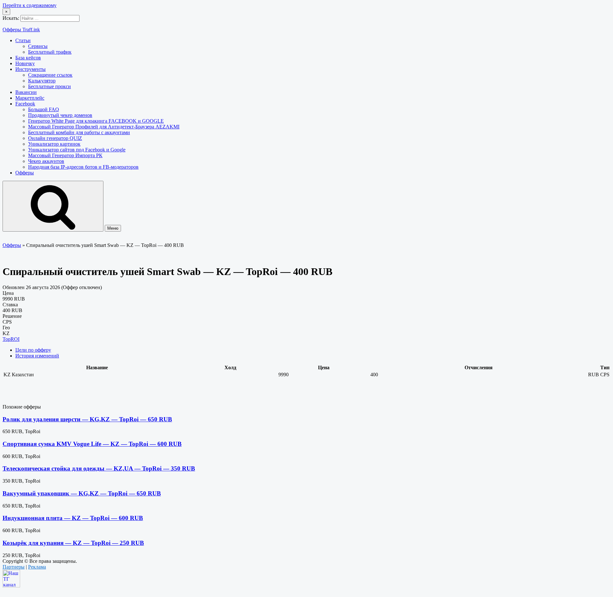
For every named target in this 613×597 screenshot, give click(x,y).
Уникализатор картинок (54, 144)
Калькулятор (42, 80)
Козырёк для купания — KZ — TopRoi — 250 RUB (73, 543)
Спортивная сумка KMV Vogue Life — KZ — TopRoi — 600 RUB (92, 443)
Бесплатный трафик (50, 52)
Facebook (25, 103)
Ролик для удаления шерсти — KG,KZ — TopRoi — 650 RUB (87, 419)
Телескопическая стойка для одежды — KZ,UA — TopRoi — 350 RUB (99, 468)
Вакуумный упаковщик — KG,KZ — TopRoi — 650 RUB (82, 493)
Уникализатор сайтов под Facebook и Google (76, 149)
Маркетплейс (29, 98)
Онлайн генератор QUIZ (55, 138)
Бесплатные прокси (49, 86)
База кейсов (28, 57)
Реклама (37, 567)
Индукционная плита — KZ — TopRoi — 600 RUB (73, 518)
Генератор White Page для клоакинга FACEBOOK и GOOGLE (96, 121)
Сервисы (38, 46)
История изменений (37, 355)
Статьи (23, 40)
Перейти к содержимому (30, 5)
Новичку (25, 63)
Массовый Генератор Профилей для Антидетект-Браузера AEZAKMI (103, 126)
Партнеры (14, 567)
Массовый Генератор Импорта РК (65, 155)
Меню (112, 228)
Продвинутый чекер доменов (60, 115)
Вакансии (26, 92)
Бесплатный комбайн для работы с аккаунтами (79, 132)
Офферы (24, 172)
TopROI (11, 339)
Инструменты (30, 69)
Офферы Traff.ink (21, 29)
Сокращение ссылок (50, 75)
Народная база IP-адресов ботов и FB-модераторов (83, 167)
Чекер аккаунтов (46, 161)
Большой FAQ (43, 109)
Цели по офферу (33, 350)
